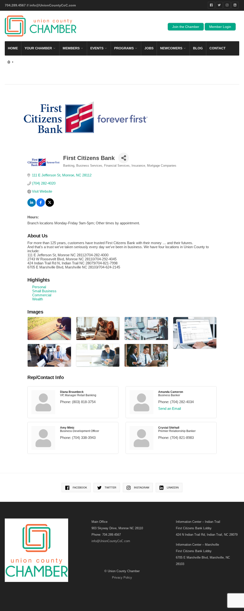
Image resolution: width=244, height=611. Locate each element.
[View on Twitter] (50, 205)
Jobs (148, 48)
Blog (198, 48)
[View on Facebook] (40, 205)
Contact (217, 48)
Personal (39, 287)
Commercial (41, 295)
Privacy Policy (122, 577)
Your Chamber (38, 48)
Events (96, 48)
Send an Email (169, 408)
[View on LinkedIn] (31, 205)
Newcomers (171, 48)
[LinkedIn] (235, 5)
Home (13, 48)
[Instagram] (227, 5)
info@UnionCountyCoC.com (53, 5)
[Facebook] (211, 5)
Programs (124, 48)
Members (71, 48)
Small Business (44, 291)
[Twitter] (219, 5)
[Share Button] (123, 158)
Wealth (37, 299)
